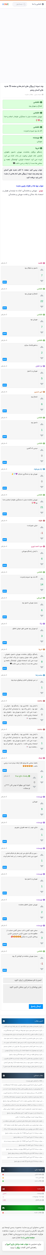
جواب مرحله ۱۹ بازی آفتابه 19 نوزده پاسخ (30, 1145)
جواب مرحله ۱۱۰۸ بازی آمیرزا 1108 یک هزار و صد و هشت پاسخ (23, 1133)
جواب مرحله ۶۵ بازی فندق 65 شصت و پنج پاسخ (28, 1161)
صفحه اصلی (38, 1174)
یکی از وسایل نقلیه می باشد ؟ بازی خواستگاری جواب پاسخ (25, 1055)
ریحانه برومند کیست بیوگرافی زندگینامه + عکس (28, 1117)
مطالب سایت (38, 1213)
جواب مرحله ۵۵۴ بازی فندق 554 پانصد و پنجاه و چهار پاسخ (25, 1153)
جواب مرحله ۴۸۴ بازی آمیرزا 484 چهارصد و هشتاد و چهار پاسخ (24, 1149)
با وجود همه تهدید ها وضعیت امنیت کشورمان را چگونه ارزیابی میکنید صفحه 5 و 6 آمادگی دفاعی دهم (22, 1109)
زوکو (18, 1247)
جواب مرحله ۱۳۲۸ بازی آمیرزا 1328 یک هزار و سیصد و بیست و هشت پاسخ (22, 1141)
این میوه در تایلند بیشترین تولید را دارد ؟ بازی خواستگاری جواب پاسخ (22, 1101)
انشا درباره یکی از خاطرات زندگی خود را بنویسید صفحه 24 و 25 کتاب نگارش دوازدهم (22, 1097)
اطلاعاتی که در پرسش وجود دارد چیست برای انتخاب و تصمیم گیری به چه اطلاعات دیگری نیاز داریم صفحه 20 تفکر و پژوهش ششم (22, 1093)
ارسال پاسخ (36, 1006)
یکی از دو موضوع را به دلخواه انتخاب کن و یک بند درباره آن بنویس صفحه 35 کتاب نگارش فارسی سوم (22, 1051)
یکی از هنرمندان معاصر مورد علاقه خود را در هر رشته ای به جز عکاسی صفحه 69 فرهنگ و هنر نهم (22, 1026)
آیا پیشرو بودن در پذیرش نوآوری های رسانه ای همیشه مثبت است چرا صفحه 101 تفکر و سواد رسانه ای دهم (22, 1089)
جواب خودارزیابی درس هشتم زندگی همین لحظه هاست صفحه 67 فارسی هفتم (22, 1125)
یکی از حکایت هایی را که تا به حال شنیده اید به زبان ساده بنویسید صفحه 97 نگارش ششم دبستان (22, 1035)
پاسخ (4, 282)
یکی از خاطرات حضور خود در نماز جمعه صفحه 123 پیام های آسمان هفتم (22, 1063)
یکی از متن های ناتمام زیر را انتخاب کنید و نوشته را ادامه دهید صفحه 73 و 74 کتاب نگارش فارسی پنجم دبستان (22, 1039)
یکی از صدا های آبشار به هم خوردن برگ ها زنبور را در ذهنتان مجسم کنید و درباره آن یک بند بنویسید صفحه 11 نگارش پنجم (22, 1047)
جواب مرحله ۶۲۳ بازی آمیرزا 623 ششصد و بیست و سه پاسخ (24, 1157)
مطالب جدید (38, 1181)
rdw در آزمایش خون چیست (34, 1081)
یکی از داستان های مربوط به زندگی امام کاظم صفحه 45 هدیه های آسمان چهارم (22, 1067)
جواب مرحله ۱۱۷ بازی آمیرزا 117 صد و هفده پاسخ (28, 1137)
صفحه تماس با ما (28, 1237)
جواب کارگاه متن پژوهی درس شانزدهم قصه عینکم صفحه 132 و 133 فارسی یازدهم (22, 1129)
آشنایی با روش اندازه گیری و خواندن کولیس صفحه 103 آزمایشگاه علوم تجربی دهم (22, 1085)
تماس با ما (36, 4)
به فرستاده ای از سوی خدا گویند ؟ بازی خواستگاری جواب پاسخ (24, 1113)
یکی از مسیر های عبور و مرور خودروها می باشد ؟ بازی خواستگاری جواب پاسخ (22, 1031)
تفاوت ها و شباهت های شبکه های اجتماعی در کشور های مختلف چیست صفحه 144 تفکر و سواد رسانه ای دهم (22, 1121)
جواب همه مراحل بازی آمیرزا (17, 1244)
